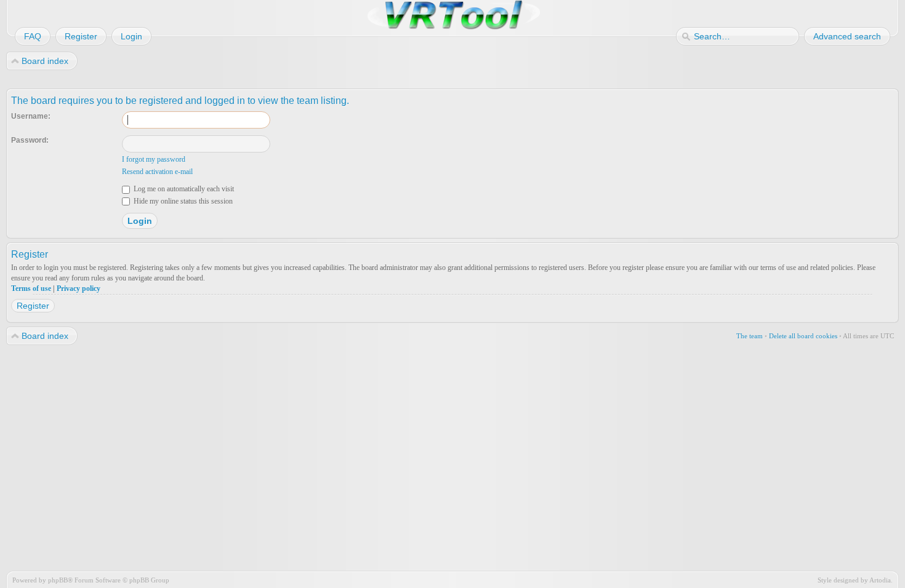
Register (33, 306)
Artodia (880, 580)
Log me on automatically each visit (183, 189)
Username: (30, 116)
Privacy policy (78, 288)
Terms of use (31, 288)
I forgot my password (153, 159)
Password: (30, 140)
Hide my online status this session (182, 201)
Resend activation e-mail (157, 171)
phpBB (58, 580)
